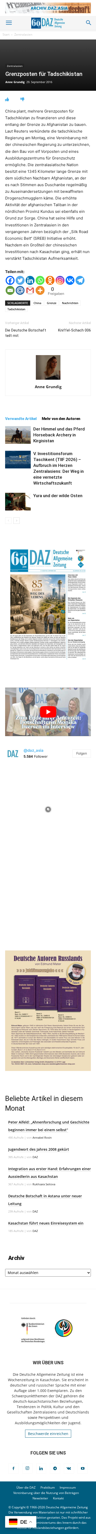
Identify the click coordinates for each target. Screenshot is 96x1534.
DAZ (35, 1157)
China (37, 303)
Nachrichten (70, 303)
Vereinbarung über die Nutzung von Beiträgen (46, 1493)
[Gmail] (30, 290)
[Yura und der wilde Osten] (18, 501)
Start (6, 34)
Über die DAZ (26, 1487)
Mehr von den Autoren (61, 418)
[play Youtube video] (48, 712)
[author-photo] (48, 379)
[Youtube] (83, 1468)
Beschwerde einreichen (48, 1433)
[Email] (10, 290)
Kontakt (58, 1498)
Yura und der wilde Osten (57, 495)
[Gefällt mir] (7, 99)
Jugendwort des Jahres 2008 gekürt (38, 1149)
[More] (40, 290)
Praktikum (47, 1487)
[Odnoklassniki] (50, 280)
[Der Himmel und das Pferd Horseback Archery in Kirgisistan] (18, 435)
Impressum (68, 1487)
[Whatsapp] (40, 280)
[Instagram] (60, 280)
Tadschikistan (16, 309)
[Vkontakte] (70, 280)
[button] (9, 23)
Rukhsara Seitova (44, 1184)
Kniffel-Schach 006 (74, 330)
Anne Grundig (15, 82)
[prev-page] (8, 520)
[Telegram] (80, 280)
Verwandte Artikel (21, 418)
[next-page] (16, 520)
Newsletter (40, 1498)
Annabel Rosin (42, 1137)
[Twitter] (20, 280)
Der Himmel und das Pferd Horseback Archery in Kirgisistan (59, 434)
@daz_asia (34, 750)
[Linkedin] (30, 280)
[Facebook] (10, 280)
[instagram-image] (48, 808)
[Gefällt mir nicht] (22, 99)
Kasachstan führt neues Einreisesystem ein (45, 1223)
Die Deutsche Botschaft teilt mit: (25, 333)
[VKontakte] (69, 1468)
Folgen (81, 753)
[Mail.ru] (20, 290)
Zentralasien (23, 34)
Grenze (51, 303)
